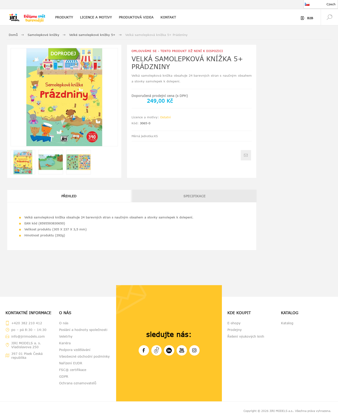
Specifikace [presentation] (194, 196)
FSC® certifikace (72, 370)
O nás (63, 323)
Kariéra (65, 343)
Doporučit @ (246, 155)
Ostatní (165, 117)
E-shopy (234, 323)
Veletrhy (65, 336)
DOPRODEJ (63, 53)
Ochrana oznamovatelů (77, 383)
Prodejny (234, 330)
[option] (23, 162)
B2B (310, 18)
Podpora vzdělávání (74, 350)
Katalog (287, 323)
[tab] (69, 196)
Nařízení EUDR (70, 363)
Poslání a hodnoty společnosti (83, 330)
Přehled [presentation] (69, 196)
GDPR (63, 376)
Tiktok (156, 350)
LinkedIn (169, 350)
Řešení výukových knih (245, 336)
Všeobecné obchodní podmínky (84, 356)
